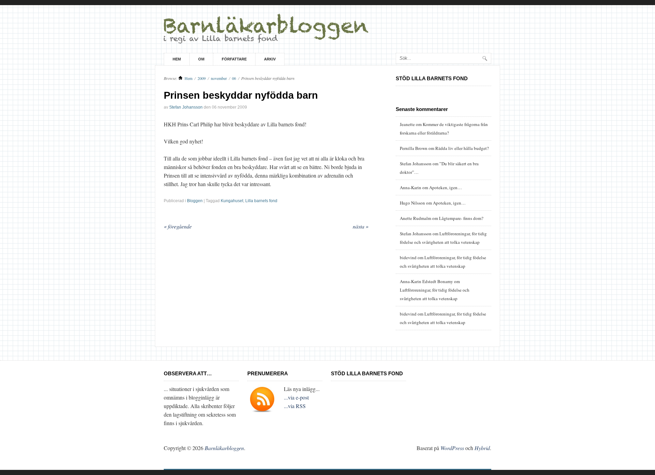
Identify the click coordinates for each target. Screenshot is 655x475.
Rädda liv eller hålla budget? (462, 148)
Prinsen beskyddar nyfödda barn (241, 95)
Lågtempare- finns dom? (461, 218)
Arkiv (270, 59)
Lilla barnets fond (261, 200)
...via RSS (295, 405)
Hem (177, 59)
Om (201, 59)
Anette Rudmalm (415, 218)
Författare (234, 59)
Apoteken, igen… (445, 187)
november (219, 78)
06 (234, 78)
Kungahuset (232, 200)
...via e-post (296, 397)
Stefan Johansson (186, 107)
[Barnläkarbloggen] (327, 29)
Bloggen (195, 200)
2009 (202, 78)
